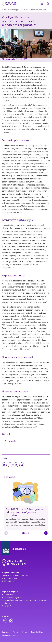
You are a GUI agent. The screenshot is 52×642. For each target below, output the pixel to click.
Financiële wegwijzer (13, 597)
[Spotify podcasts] (10, 620)
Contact (8, 606)
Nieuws (25, 10)
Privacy (15, 632)
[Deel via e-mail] (21, 464)
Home (4, 10)
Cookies (24, 632)
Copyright (5, 632)
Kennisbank (10, 595)
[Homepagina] (9, 4)
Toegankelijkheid (37, 632)
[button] (6, 533)
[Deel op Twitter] (4, 464)
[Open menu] (42, 3)
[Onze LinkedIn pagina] (4, 620)
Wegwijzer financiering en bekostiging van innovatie (26, 600)
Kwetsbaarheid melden (10, 635)
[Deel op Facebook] (10, 464)
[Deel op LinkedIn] (16, 464)
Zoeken (48, 3)
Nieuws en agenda (14, 10)
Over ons (8, 603)
